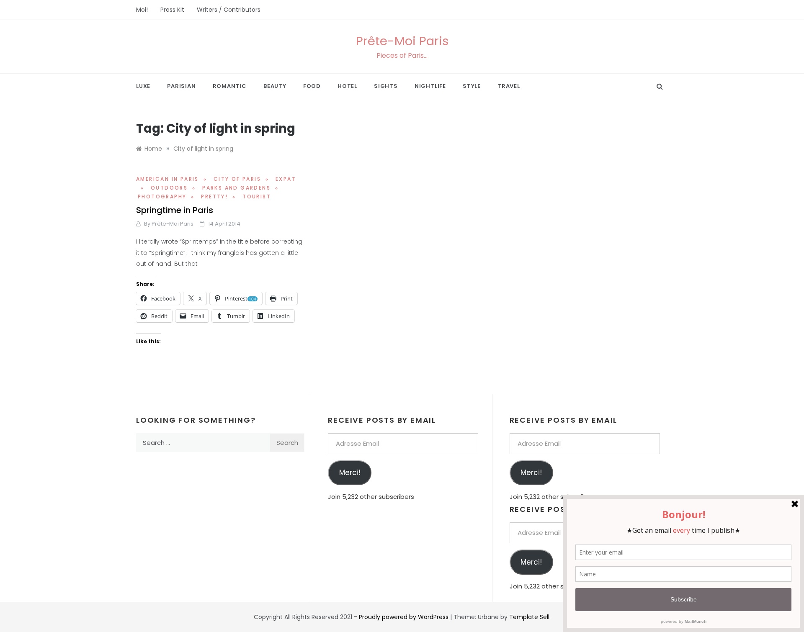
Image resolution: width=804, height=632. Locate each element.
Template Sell (529, 617)
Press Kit (172, 9)
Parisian (181, 86)
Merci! (350, 473)
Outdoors (169, 187)
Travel (508, 86)
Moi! (142, 9)
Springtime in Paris (174, 210)
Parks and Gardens (236, 187)
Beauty (274, 86)
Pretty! (214, 196)
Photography (162, 196)
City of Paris (237, 178)
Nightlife (430, 86)
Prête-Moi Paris (402, 41)
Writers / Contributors (228, 9)
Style (472, 86)
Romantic (230, 86)
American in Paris (167, 178)
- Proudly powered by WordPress (402, 617)
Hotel (347, 86)
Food (312, 86)
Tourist (256, 196)
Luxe (143, 86)
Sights (386, 86)
